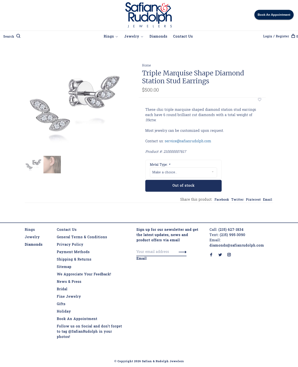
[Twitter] (220, 255)
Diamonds (158, 36)
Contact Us (183, 36)
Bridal (62, 289)
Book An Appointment (77, 319)
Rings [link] (30, 230)
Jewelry (131, 36)
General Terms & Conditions (82, 237)
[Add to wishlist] (259, 100)
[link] (34, 244)
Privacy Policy (70, 244)
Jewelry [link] (32, 237)
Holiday (64, 311)
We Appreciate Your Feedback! (84, 274)
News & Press (69, 282)
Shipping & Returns (74, 259)
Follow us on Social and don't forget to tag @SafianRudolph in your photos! (89, 332)
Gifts (61, 304)
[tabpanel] (75, 106)
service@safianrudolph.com (188, 141)
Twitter (237, 200)
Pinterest (253, 200)
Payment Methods (73, 252)
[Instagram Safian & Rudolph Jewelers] (229, 255)
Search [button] (8, 37)
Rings (109, 36)
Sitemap (64, 267)
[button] (181, 252)
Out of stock (183, 185)
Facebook (221, 200)
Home (146, 65)
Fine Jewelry (69, 296)
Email (267, 200)
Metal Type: (160, 165)
